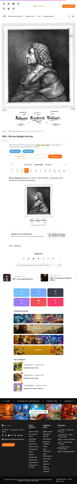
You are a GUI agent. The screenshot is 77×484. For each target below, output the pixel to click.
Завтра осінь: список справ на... (34, 388)
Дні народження (18, 131)
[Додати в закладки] (6, 140)
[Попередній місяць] (11, 164)
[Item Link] (38, 318)
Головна (4, 131)
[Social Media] (4, 4)
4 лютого (17, 246)
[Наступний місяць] (65, 164)
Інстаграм (29, 151)
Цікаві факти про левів (30, 378)
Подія (10, 131)
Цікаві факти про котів (30, 368)
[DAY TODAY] (38, 6)
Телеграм (16, 151)
